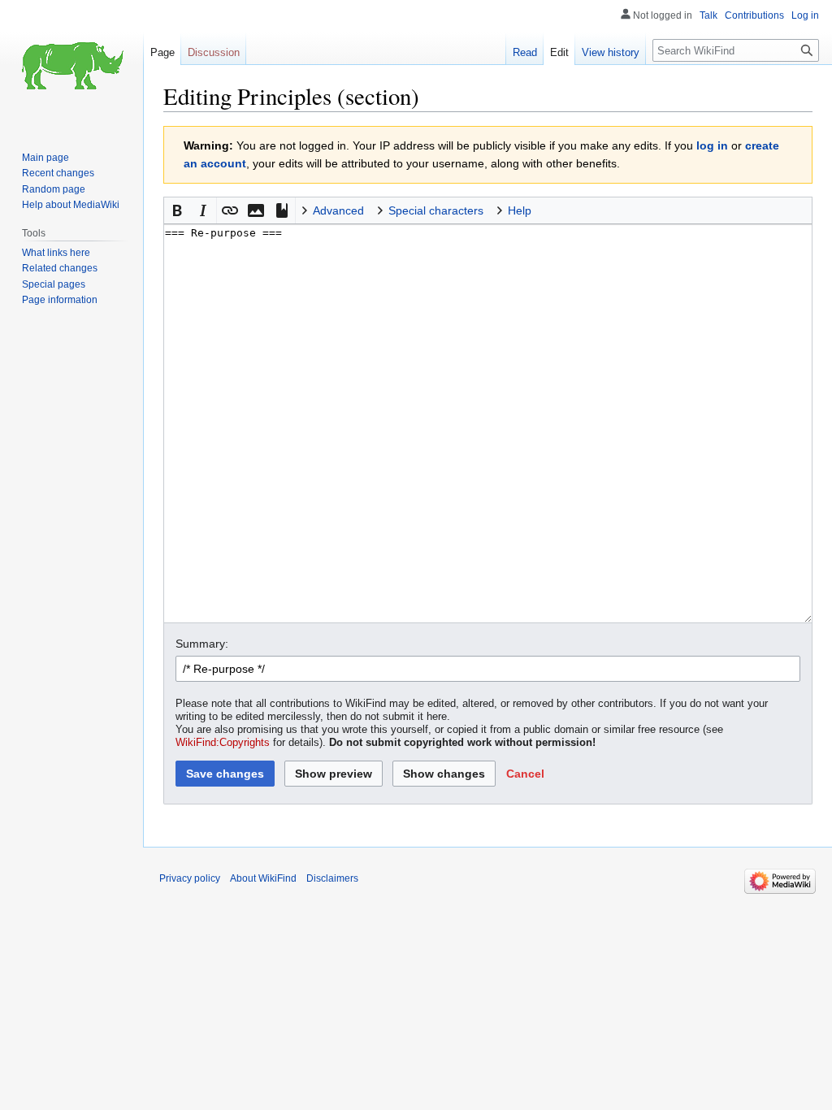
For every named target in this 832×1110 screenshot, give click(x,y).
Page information (60, 300)
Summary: (202, 643)
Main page (45, 157)
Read (525, 52)
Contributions (754, 15)
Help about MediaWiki (70, 204)
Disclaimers (332, 878)
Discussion (214, 52)
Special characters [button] (435, 210)
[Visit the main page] (71, 65)
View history (610, 52)
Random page (53, 189)
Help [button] (519, 210)
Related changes (60, 268)
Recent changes (58, 173)
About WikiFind (263, 878)
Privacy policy (189, 878)
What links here (56, 252)
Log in (805, 15)
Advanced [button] (338, 210)
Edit (559, 52)
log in (712, 145)
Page (162, 52)
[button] (177, 210)
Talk (708, 15)
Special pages (53, 284)
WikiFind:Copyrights (223, 742)
